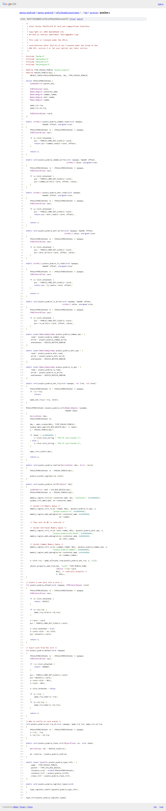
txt (155, 807)
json (161, 807)
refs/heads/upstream (67, 12)
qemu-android (27, 12)
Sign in (160, 4)
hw (86, 12)
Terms (30, 807)
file (73, 19)
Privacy (23, 807)
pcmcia (94, 12)
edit (80, 19)
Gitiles (15, 807)
